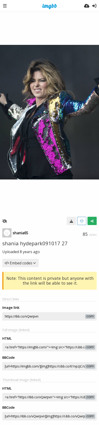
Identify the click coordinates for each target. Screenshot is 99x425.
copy (90, 316)
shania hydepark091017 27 (35, 243)
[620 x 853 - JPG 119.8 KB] (71, 221)
